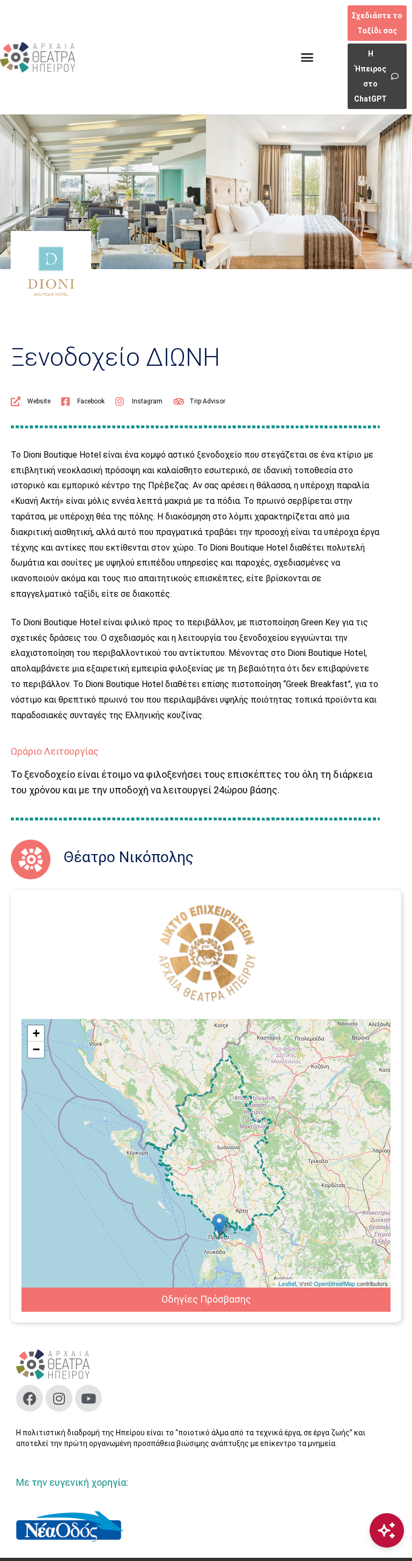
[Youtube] (88, 1398)
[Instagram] (59, 1398)
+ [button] (36, 1033)
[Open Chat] (387, 1530)
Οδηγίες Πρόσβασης (206, 1299)
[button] (307, 57)
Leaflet (287, 1283)
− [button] (36, 1049)
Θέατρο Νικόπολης (129, 857)
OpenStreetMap (334, 1283)
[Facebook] (29, 1398)
